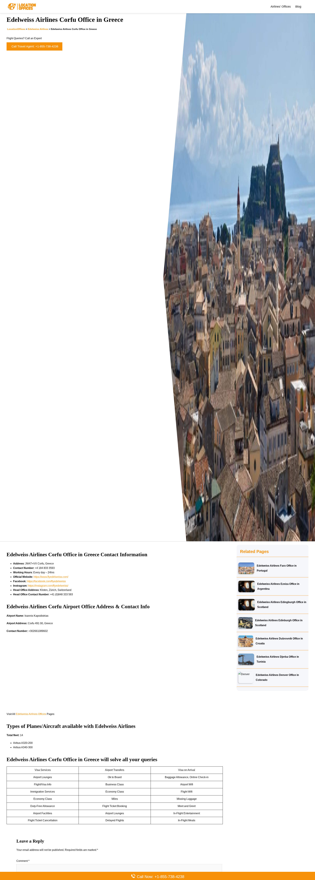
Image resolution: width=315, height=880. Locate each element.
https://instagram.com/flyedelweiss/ (48, 585)
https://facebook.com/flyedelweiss (46, 581)
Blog (298, 6)
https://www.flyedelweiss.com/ (51, 576)
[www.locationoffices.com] (22, 6)
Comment (22, 860)
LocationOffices (16, 29)
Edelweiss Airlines (38, 29)
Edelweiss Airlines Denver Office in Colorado (277, 677)
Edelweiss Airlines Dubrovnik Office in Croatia (279, 641)
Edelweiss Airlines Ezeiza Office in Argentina (278, 586)
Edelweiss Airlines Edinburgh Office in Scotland (279, 623)
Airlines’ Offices (281, 6)
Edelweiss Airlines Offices (31, 714)
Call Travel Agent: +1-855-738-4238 (34, 46)
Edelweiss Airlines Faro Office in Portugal (277, 568)
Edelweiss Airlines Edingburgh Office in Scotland (281, 604)
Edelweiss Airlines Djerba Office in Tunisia (278, 659)
